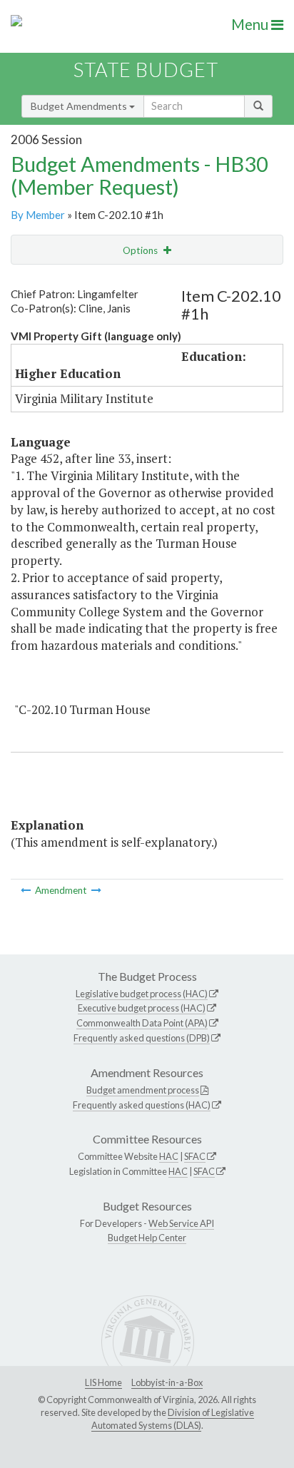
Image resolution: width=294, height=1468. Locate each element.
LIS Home (103, 1382)
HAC (168, 1156)
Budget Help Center (147, 1237)
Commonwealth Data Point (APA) (142, 1023)
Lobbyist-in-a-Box (167, 1382)
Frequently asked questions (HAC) (142, 1105)
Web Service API (181, 1223)
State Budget (146, 69)
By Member (38, 214)
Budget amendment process (142, 1090)
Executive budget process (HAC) (142, 1008)
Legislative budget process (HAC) (142, 993)
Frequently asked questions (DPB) (142, 1038)
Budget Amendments (80, 106)
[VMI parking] (96, 890)
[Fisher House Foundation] (27, 890)
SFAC (195, 1156)
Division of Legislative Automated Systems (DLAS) (172, 1419)
